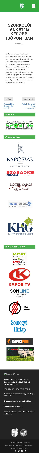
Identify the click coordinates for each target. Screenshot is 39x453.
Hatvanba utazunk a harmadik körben (17, 401)
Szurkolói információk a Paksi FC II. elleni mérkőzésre (19, 413)
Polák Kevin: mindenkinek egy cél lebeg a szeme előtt (19, 395)
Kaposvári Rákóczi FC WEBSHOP (19, 122)
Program (18, 379)
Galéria (6, 385)
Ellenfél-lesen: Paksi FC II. (13, 406)
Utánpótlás (14, 385)
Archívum (18, 445)
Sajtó (13, 382)
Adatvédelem (28, 445)
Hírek (12, 379)
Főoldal (7, 379)
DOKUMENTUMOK (23, 382)
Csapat (25, 379)
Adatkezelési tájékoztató (19, 448)
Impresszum (9, 445)
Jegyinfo (7, 382)
